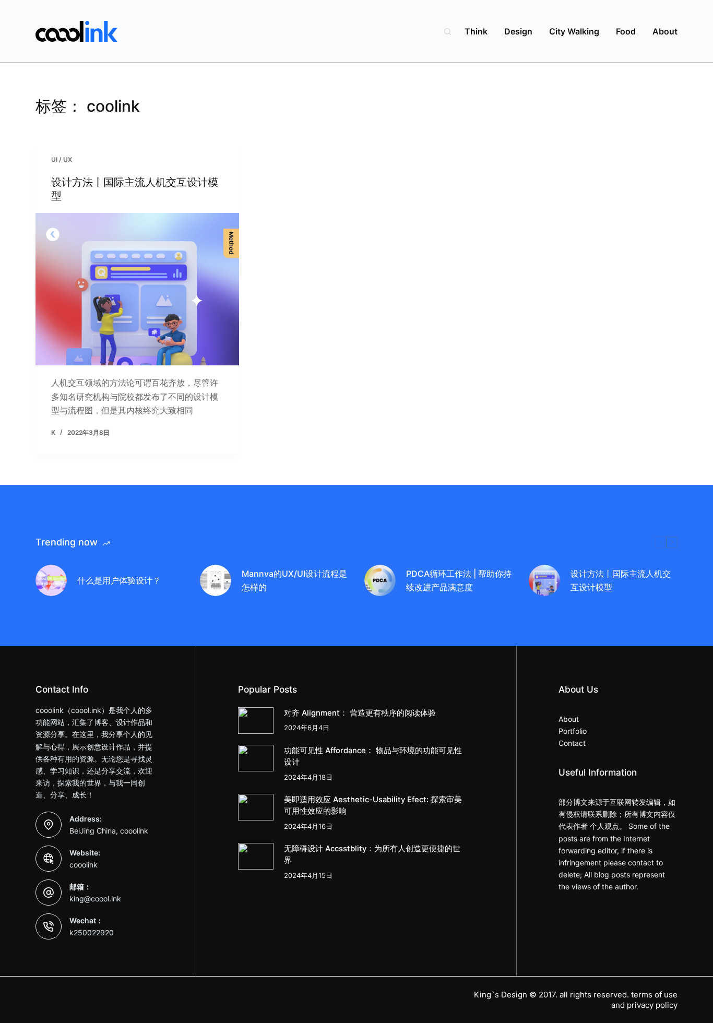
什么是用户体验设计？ (119, 580)
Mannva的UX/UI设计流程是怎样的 (294, 580)
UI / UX (61, 159)
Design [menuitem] (518, 31)
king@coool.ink (95, 898)
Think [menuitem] (476, 31)
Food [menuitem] (626, 31)
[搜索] (447, 31)
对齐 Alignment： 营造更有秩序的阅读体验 (360, 713)
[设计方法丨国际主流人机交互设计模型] (137, 289)
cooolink (83, 864)
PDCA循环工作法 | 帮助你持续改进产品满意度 (459, 580)
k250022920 (91, 932)
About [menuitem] (665, 31)
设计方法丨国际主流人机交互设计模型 (621, 580)
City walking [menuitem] (574, 31)
